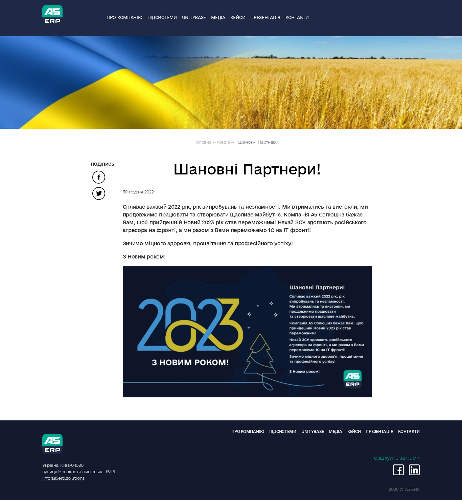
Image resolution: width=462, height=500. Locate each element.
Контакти (297, 17)
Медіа (218, 17)
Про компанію (124, 17)
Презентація (265, 17)
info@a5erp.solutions (63, 478)
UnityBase (194, 17)
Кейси (238, 17)
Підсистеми (162, 17)
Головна (202, 142)
